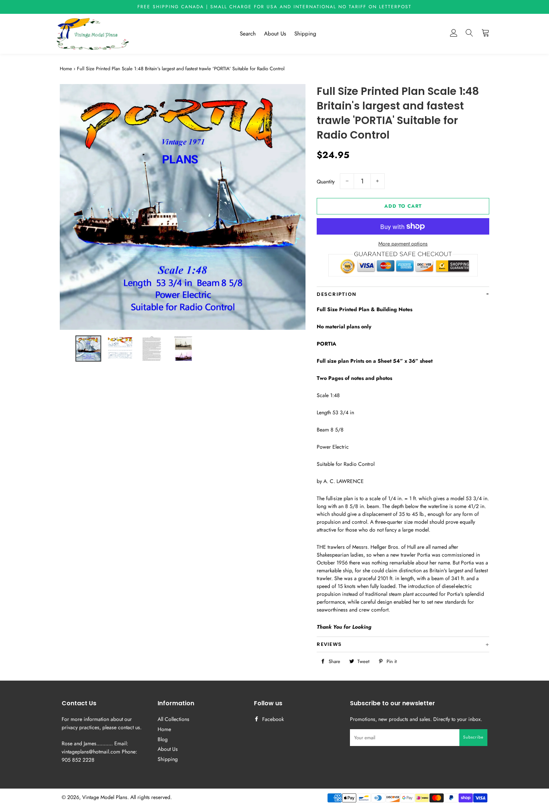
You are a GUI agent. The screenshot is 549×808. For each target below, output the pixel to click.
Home (66, 68)
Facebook (272, 719)
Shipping (305, 34)
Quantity (326, 181)
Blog (163, 739)
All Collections (173, 719)
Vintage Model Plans (104, 797)
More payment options (403, 243)
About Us (275, 34)
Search (248, 34)
